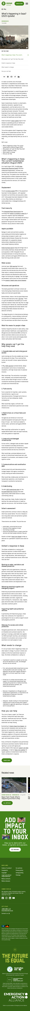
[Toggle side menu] (26, 3)
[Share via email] (11, 76)
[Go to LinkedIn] (10, 898)
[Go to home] (4, 4)
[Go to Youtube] (13, 898)
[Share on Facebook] (15, 76)
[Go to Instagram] (6, 898)
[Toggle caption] (27, 47)
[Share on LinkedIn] (18, 76)
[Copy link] (4, 76)
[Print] (8, 76)
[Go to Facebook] (3, 898)
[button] (15, 850)
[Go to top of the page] (15, 950)
